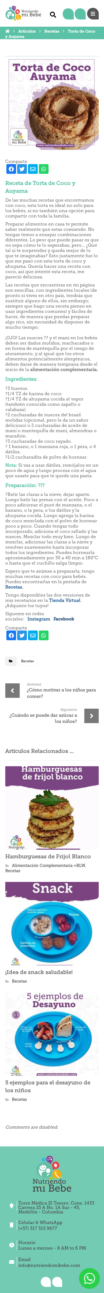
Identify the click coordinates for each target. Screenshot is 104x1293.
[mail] (33, 169)
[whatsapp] (44, 169)
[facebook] (11, 169)
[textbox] (52, 379)
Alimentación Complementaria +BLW (48, 865)
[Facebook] (80, 13)
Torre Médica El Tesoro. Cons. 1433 (56, 1203)
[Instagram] (68, 13)
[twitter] (22, 169)
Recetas (27, 661)
